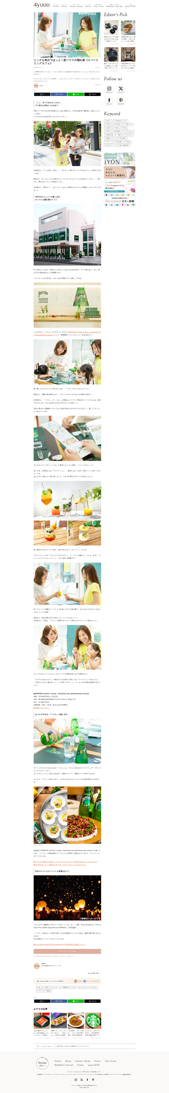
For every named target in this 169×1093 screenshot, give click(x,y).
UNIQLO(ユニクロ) (121, 120)
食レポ (109, 120)
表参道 (48, 991)
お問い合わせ (86, 1071)
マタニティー (110, 145)
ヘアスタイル (128, 131)
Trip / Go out (110, 1061)
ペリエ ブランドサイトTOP (67, 951)
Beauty (68, 1061)
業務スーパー (110, 138)
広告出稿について (96, 1071)
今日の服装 (119, 142)
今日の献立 (123, 138)
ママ (40, 991)
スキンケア (129, 135)
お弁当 (109, 128)
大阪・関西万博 (124, 145)
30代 (108, 131)
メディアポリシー (48, 1074)
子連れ (47, 987)
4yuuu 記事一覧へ (94, 973)
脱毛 (128, 142)
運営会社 (100, 1074)
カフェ (84, 987)
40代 (125, 128)
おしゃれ (93, 987)
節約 (117, 128)
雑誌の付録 (110, 135)
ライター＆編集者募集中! (124, 1074)
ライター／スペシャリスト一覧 (88, 1074)
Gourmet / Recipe (82, 1061)
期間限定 (65, 987)
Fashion (57, 1061)
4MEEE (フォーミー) (110, 1074)
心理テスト (129, 124)
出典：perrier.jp (38, 845)
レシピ (56, 987)
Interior (97, 1061)
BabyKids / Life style (63, 1065)
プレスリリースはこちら (74, 1071)
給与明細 (117, 131)
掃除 (119, 135)
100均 (108, 124)
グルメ (75, 987)
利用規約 (39, 1074)
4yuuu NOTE (94, 1065)
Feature (80, 1065)
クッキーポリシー (73, 1074)
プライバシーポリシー (61, 1074)
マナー (109, 142)
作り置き (118, 124)
